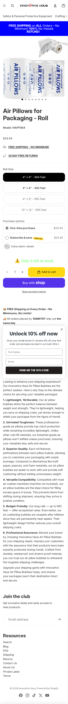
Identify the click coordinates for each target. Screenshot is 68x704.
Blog (5, 646)
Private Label (11, 671)
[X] (40, 695)
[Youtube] (47, 695)
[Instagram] (27, 695)
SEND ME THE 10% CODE (34, 370)
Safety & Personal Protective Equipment (27, 16)
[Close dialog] (61, 329)
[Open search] (12, 6)
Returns (7, 659)
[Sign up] (59, 620)
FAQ (5, 650)
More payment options (34, 291)
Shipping (8, 654)
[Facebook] (21, 695)
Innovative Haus (27, 688)
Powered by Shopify (47, 688)
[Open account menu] (55, 6)
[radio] (7, 228)
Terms (7, 675)
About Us (9, 667)
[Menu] (4, 5)
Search (7, 642)
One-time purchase (22, 228)
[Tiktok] (34, 695)
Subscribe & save (26, 238)
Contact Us (10, 663)
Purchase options (13, 221)
